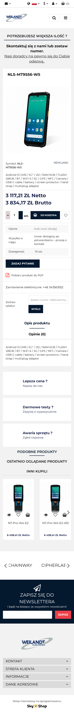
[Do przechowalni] (66, 215)
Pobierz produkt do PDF (27, 275)
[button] (65, 3)
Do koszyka (49, 215)
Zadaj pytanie (22, 263)
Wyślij (35, 309)
